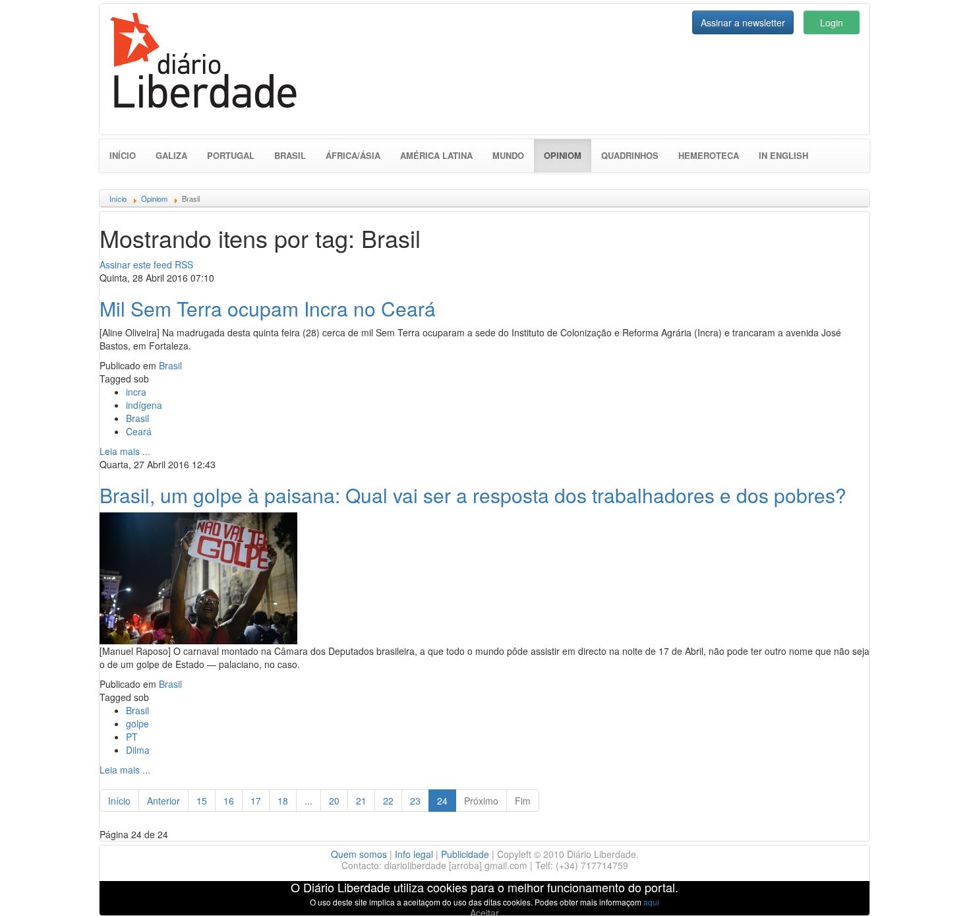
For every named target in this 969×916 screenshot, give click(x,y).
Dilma (138, 749)
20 (334, 800)
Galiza (171, 155)
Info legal (414, 854)
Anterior (163, 800)
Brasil (290, 155)
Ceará (139, 431)
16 (228, 800)
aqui (651, 901)
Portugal (230, 155)
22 (388, 800)
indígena (144, 405)
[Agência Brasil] (198, 576)
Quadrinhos (630, 155)
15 (201, 800)
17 (255, 800)
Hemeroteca (708, 155)
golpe (137, 723)
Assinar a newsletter (743, 22)
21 (361, 800)
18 (283, 800)
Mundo (508, 155)
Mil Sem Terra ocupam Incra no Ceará (268, 308)
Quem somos (359, 854)
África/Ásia (353, 155)
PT (132, 736)
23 (415, 800)
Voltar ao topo (930, 889)
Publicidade (465, 854)
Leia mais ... (125, 451)
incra (136, 391)
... (308, 800)
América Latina (436, 155)
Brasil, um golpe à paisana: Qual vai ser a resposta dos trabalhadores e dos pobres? (473, 495)
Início (122, 155)
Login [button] (831, 22)
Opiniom (567, 155)
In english (783, 155)
